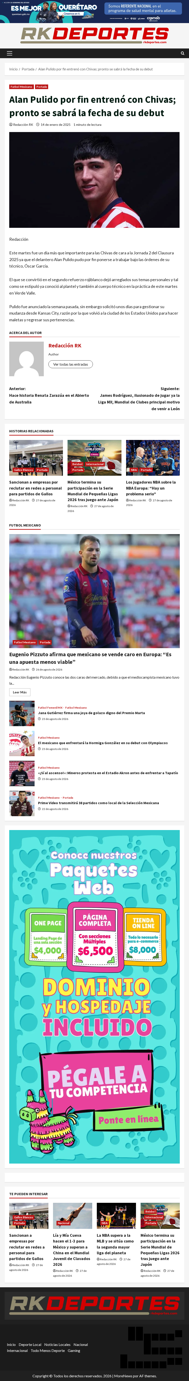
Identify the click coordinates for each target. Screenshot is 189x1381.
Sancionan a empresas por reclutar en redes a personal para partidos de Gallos (35, 487)
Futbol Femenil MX (50, 707)
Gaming (74, 1350)
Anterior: (49, 395)
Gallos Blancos (23, 470)
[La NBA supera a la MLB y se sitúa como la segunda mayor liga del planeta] (116, 1216)
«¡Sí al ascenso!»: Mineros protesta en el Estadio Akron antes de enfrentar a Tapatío (22, 773)
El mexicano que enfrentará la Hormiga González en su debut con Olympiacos (22, 743)
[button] (10, 53)
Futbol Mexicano (21, 86)
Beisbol (77, 464)
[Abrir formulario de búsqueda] (182, 53)
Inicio (11, 1344)
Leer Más (21, 693)
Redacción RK (23, 124)
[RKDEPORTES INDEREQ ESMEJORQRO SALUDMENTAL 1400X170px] (94, 11)
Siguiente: (139, 398)
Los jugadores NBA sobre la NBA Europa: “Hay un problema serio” (151, 487)
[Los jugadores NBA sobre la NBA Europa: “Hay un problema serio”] (153, 458)
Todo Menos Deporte (48, 1350)
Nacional (63, 1223)
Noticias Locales (57, 1344)
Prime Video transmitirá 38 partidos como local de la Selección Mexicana (22, 803)
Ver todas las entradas (70, 364)
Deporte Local (30, 1344)
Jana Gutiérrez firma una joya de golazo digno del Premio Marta (22, 713)
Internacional (94, 464)
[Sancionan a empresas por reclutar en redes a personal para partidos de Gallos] (36, 458)
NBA (134, 470)
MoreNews (123, 1376)
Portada (41, 86)
